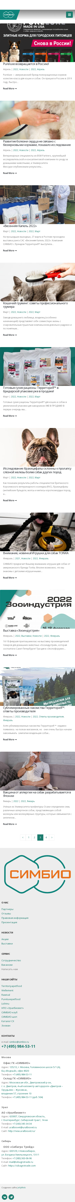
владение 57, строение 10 (16, 1093)
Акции (5, 939)
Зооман (5, 1025)
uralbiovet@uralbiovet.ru (23, 1127)
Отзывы (6, 913)
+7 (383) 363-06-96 (22, 1158)
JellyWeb (21, 1187)
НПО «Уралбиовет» (12, 1008)
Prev (23, 837)
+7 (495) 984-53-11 (18, 1046)
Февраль (44, 558)
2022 (15, 69)
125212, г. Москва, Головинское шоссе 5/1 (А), (34, 1067)
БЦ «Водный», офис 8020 (15, 1070)
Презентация (9, 922)
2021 (17, 558)
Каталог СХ (7, 1021)
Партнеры (7, 909)
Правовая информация (14, 918)
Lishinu (5, 1003)
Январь (31, 801)
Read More (9, 88)
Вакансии (7, 964)
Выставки (26, 635)
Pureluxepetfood (10, 999)
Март (37, 231)
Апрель (41, 69)
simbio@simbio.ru (19, 1041)
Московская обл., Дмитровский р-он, (30, 1082)
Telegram (11, 1197)
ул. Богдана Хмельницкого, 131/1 (20, 1154)
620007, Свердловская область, (27, 1116)
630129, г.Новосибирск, (22, 1151)
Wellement (7, 990)
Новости (23, 69)
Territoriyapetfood (11, 986)
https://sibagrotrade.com (22, 1165)
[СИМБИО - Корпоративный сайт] (10, 15)
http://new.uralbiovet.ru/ (21, 1131)
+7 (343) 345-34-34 (22, 1123)
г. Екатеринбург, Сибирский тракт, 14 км (24, 1120)
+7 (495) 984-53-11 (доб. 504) (28, 1097)
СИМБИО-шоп (9, 1016)
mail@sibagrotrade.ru (21, 1162)
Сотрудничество (11, 960)
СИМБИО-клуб (9, 1012)
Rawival (5, 994)
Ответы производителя (51, 716)
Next (52, 837)
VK (4, 1197)
